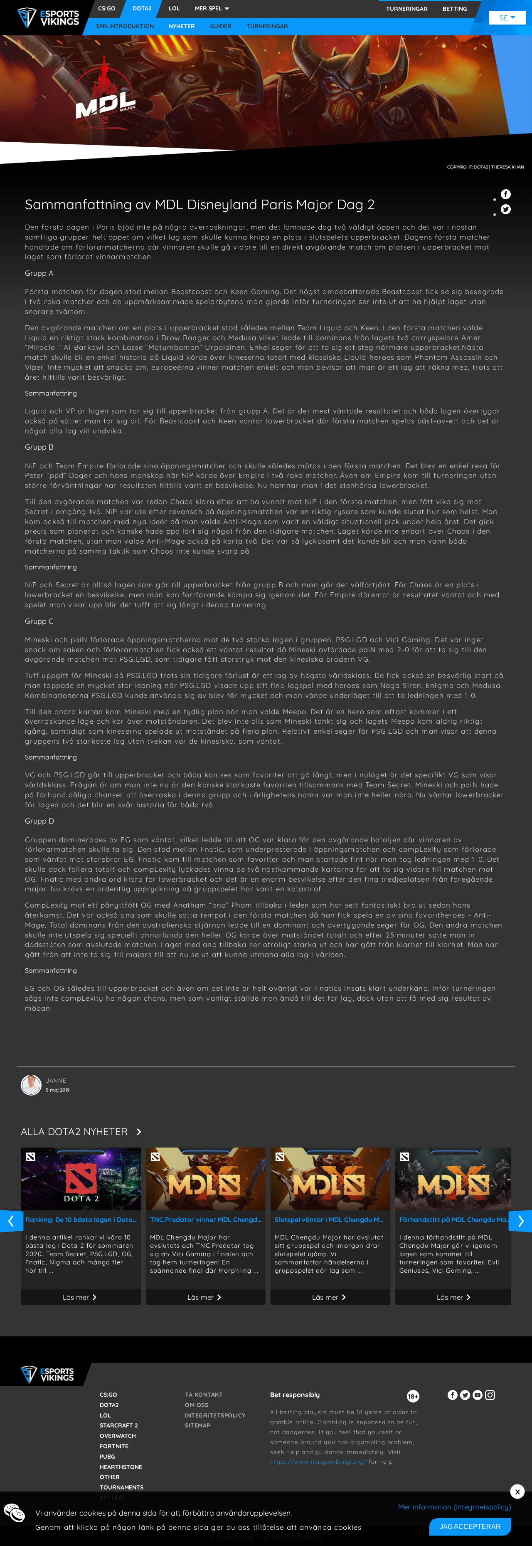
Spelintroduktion (125, 26)
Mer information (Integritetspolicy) (454, 1506)
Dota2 (142, 8)
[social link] (454, 1399)
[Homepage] (50, 17)
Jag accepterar (470, 1526)
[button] (507, 199)
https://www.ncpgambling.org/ (318, 1461)
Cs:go (107, 8)
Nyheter (182, 26)
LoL (174, 8)
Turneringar (267, 26)
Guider (221, 26)
